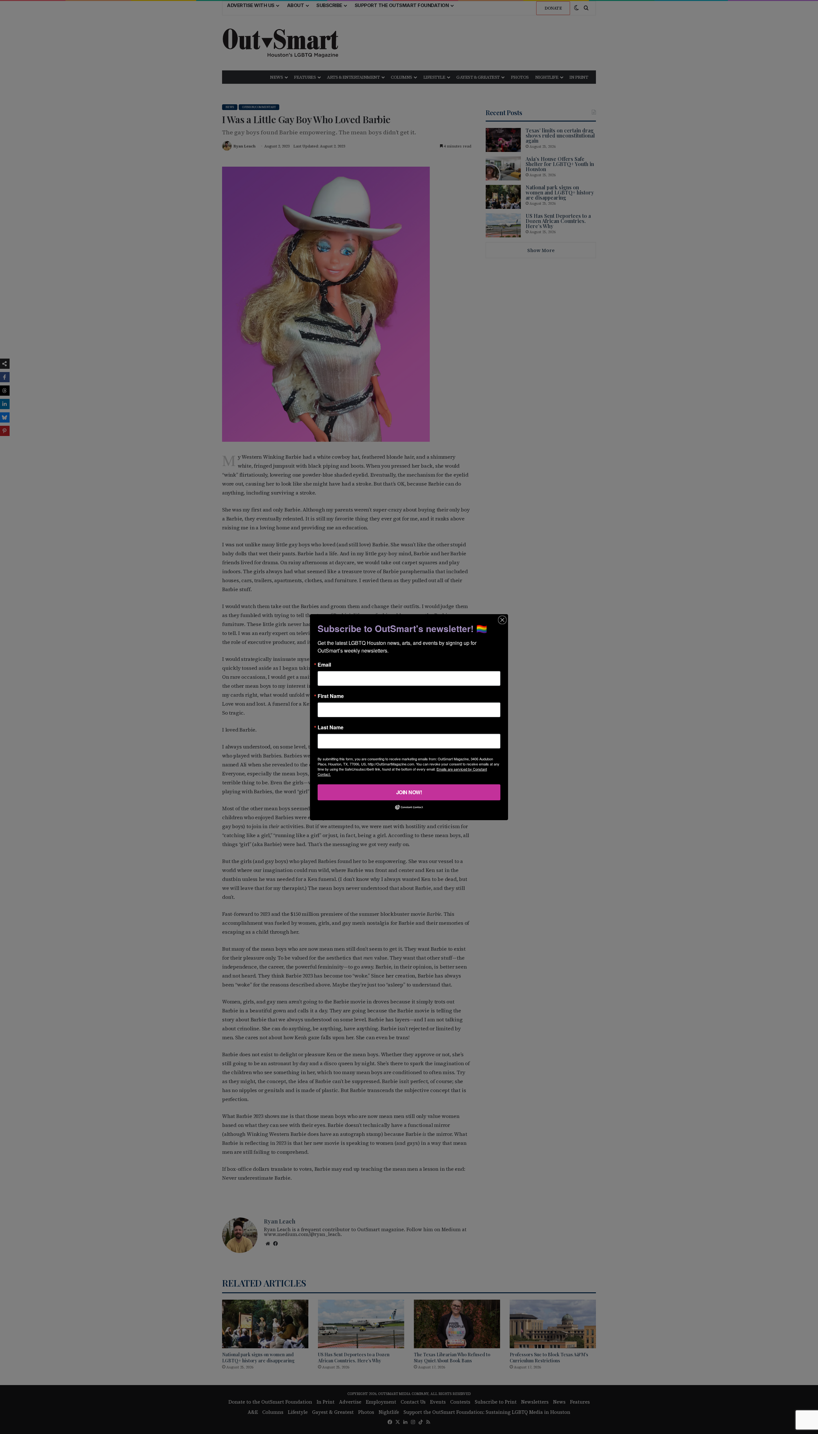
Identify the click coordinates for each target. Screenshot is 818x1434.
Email (324, 664)
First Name (331, 695)
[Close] (502, 619)
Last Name (330, 727)
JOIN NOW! (409, 792)
